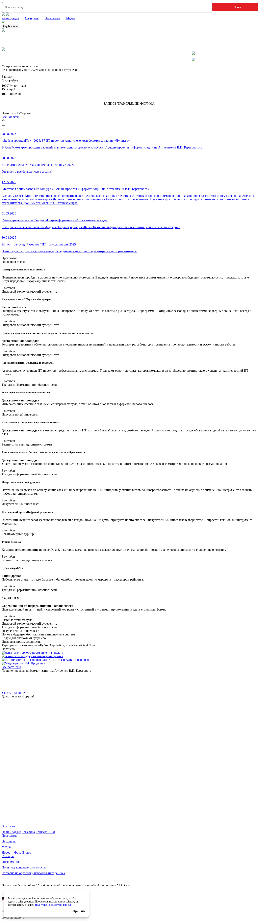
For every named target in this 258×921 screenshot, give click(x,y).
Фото (18, 852)
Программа (9, 835)
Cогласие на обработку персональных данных (33, 873)
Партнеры (9, 841)
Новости (8, 852)
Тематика (28, 832)
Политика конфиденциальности (24, 867)
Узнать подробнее (14, 692)
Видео (26, 852)
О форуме (8, 826)
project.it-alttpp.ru (13, 917)
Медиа (6, 847)
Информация (11, 861)
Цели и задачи (11, 832)
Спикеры (8, 856)
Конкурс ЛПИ (45, 832)
